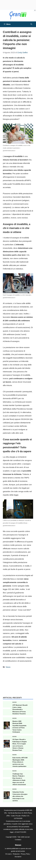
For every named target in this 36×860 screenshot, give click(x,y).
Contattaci (18, 839)
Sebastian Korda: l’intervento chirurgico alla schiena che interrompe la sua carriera (19, 796)
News (8, 667)
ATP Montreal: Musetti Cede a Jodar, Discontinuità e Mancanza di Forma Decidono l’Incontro (19, 709)
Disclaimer (18, 856)
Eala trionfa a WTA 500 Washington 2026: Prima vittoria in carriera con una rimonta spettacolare (19, 762)
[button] (31, 24)
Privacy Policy (25, 854)
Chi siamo (8, 854)
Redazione (16, 854)
